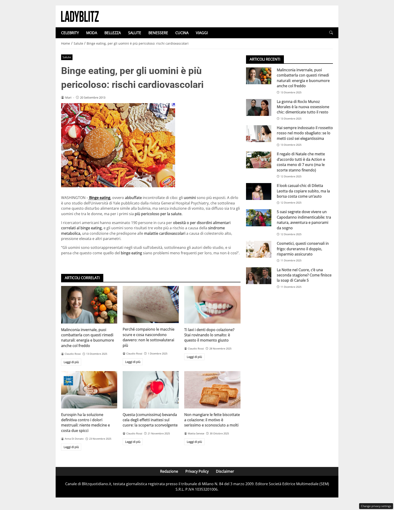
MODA (91, 32)
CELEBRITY (70, 32)
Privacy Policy (197, 471)
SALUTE (134, 32)
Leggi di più (71, 362)
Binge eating (99, 197)
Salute (66, 57)
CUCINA (182, 32)
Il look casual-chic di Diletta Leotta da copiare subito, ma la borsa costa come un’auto (303, 191)
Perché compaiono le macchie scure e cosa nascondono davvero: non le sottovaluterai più (148, 337)
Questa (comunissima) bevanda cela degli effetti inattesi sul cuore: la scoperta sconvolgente (150, 420)
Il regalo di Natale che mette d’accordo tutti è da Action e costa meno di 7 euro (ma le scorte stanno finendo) (301, 161)
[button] (331, 32)
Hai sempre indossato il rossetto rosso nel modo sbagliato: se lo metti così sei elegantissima (305, 133)
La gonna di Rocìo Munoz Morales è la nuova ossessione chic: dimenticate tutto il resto (303, 107)
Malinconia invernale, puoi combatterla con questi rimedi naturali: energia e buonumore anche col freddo (87, 337)
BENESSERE (158, 32)
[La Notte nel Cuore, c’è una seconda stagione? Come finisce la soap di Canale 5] (258, 275)
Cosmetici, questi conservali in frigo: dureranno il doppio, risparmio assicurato (303, 249)
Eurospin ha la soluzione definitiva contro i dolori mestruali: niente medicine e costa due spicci (85, 422)
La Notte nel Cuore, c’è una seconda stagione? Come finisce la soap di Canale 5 (304, 275)
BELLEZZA (112, 32)
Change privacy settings (376, 506)
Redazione (169, 471)
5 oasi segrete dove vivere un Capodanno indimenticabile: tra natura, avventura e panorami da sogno (304, 219)
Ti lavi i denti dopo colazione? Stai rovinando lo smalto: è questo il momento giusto (209, 335)
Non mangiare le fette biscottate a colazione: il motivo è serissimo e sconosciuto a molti (212, 420)
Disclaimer (225, 471)
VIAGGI (202, 32)
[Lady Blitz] (80, 15)
